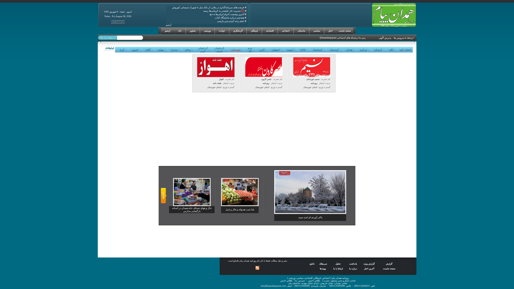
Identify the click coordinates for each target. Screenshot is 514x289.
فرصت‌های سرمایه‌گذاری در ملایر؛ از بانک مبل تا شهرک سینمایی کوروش (208, 7)
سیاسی (316, 31)
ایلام (391, 49)
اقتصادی (270, 31)
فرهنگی (254, 31)
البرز (262, 49)
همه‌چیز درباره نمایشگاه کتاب (230, 17)
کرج (122, 49)
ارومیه (290, 49)
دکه (180, 31)
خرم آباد (250, 50)
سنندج (174, 49)
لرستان (378, 49)
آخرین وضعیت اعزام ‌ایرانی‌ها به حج (227, 14)
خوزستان (236, 49)
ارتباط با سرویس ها (403, 38)
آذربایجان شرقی (219, 50)
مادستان (301, 31)
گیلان (148, 49)
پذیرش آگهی (385, 38)
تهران (161, 49)
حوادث (222, 31)
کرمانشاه (317, 49)
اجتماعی (286, 31)
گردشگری (238, 31)
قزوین (135, 49)
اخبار (330, 31)
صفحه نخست (345, 31)
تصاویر (193, 31)
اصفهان (275, 49)
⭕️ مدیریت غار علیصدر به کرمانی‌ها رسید (224, 10)
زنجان (188, 49)
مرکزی (363, 49)
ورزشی (207, 31)
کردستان (334, 49)
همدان (349, 49)
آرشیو (167, 31)
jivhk (303, 49)
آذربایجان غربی (202, 50)
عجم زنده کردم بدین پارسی (231, 21)
